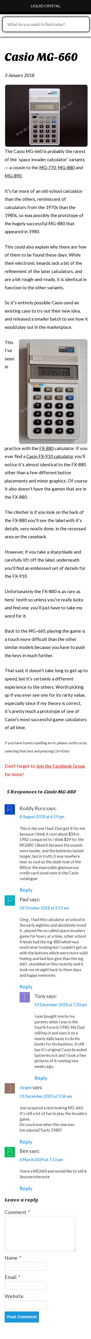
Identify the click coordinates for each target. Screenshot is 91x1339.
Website (14, 1296)
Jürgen (26, 1087)
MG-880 (66, 167)
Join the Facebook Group (60, 766)
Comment (17, 1212)
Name (13, 1258)
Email (12, 1277)
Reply (26, 890)
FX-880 (46, 448)
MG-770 (47, 167)
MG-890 (13, 175)
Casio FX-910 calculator (50, 456)
